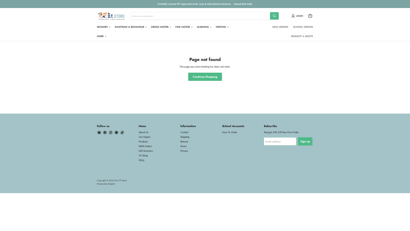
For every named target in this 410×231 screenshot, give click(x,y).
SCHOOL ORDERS (303, 27)
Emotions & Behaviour (130, 27)
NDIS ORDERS (280, 27)
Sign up (305, 141)
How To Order (229, 132)
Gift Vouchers (146, 150)
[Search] (274, 16)
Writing (221, 27)
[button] (297, 16)
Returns (184, 141)
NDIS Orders (145, 146)
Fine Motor (183, 27)
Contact (184, 132)
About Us (144, 132)
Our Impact (144, 136)
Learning (203, 27)
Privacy (184, 150)
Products (143, 141)
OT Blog (143, 155)
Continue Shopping (205, 76)
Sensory (103, 27)
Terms (183, 146)
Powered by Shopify (106, 184)
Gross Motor (160, 27)
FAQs (141, 160)
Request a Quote (302, 36)
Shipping (184, 136)
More (101, 36)
